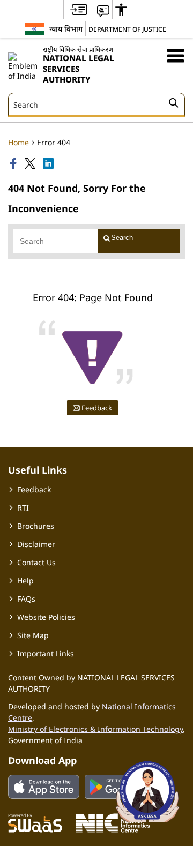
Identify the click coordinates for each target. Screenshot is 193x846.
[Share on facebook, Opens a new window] (14, 163)
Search (122, 238)
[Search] (174, 104)
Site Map (33, 635)
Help (25, 580)
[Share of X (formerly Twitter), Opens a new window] (31, 163)
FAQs (26, 599)
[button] (175, 55)
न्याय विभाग (66, 29)
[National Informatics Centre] (113, 822)
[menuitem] (79, 9)
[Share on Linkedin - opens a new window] (49, 163)
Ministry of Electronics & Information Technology (95, 729)
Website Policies (46, 617)
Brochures (35, 526)
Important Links (45, 653)
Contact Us (36, 562)
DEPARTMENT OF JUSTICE (127, 29)
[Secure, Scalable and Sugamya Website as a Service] (35, 822)
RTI (23, 508)
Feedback (96, 408)
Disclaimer (36, 544)
